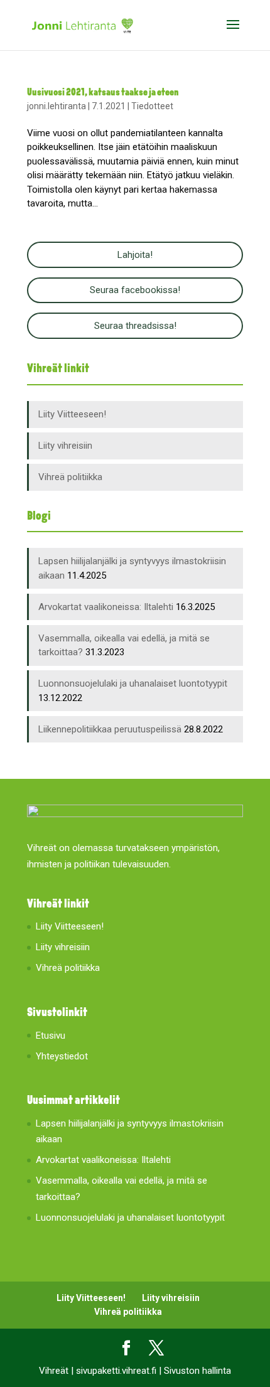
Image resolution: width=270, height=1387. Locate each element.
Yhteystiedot (62, 1056)
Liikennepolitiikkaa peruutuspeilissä (109, 729)
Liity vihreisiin (65, 445)
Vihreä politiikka (70, 477)
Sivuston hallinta (197, 1370)
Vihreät (53, 1370)
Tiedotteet (152, 106)
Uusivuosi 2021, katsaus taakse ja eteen (103, 93)
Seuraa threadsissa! (135, 325)
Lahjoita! (135, 254)
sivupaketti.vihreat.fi (116, 1370)
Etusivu (50, 1035)
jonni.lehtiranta (56, 106)
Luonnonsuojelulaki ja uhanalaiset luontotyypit (132, 683)
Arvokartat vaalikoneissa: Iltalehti (105, 607)
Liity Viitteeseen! (72, 414)
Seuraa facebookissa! (135, 290)
